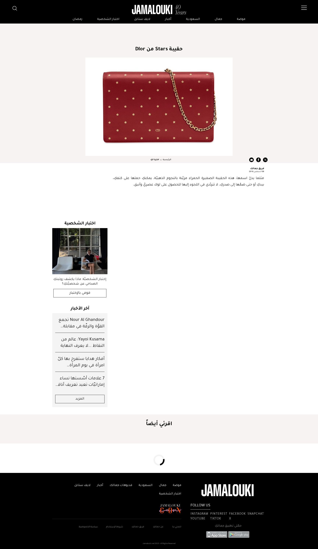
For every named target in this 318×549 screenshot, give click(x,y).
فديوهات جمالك (121, 485)
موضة (241, 19)
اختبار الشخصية (108, 19)
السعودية (193, 19)
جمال (218, 19)
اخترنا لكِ (155, 160)
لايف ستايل (142, 19)
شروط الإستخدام (114, 527)
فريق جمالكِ (138, 527)
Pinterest (218, 514)
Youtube (197, 519)
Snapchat (256, 514)
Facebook (237, 514)
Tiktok (215, 519)
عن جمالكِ (158, 527)
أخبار (168, 19)
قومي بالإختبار (80, 293)
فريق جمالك (257, 168)
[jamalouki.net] (159, 9)
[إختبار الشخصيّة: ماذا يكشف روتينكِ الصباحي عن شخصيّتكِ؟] (79, 251)
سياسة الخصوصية (88, 527)
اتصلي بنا (176, 527)
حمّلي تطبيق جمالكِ (228, 526)
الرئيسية (167, 160)
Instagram (199, 514)
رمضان (77, 19)
